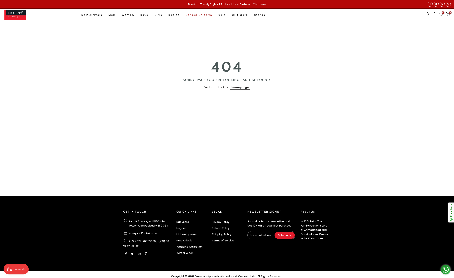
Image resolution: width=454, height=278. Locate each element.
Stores (259, 15)
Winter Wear (184, 253)
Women (128, 15)
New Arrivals (91, 15)
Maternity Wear (186, 234)
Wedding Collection (189, 247)
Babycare (182, 222)
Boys (144, 15)
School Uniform (199, 15)
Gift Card (240, 15)
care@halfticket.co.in (143, 233)
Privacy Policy (220, 222)
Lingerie (181, 228)
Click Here (259, 4)
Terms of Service (223, 240)
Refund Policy (220, 228)
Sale (222, 15)
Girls (158, 15)
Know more (315, 238)
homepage (240, 87)
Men (112, 15)
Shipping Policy (221, 234)
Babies (174, 15)
